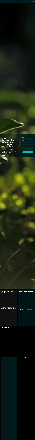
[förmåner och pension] (33, 332)
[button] (33, 1)
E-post (23, 143)
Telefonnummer (24, 140)
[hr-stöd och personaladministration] (33, 324)
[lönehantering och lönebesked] (15, 324)
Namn (23, 137)
